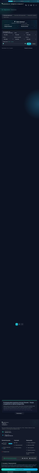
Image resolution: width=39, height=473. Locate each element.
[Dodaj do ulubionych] (17, 54)
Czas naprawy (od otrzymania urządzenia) (8, 32)
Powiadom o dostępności (11, 79)
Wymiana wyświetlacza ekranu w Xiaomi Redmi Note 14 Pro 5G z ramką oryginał (28, 302)
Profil (16, 442)
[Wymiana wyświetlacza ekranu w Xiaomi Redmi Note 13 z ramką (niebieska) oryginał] (10, 261)
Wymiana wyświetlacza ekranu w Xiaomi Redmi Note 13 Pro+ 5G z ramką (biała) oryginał (28, 202)
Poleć (15, 82)
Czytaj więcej (18, 413)
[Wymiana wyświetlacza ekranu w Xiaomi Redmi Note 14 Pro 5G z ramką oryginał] (28, 295)
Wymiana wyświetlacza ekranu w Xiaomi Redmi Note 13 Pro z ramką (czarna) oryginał (10, 169)
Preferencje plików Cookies (30, 453)
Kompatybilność (17, 37)
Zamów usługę (11, 114)
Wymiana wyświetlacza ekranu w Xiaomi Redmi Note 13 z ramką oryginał (10, 302)
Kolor (4, 37)
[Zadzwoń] (26, 5)
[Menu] (36, 5)
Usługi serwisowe (7, 9)
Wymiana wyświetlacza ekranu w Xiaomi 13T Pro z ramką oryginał (28, 65)
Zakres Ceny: (8, 41)
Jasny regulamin (30, 447)
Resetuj (34, 43)
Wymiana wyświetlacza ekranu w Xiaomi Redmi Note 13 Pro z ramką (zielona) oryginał (10, 202)
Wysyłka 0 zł (6, 109)
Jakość (27, 32)
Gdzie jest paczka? (18, 445)
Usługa (27, 37)
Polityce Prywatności (29, 466)
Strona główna (2, 9)
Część (15, 32)
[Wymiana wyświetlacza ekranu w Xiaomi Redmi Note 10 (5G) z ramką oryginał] (10, 127)
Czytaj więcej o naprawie (11, 84)
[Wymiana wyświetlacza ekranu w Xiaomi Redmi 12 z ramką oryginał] (28, 92)
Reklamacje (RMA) (30, 445)
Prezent (12, 109)
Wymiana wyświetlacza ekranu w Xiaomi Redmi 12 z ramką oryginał (28, 98)
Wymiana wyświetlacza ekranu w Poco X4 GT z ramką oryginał (10, 65)
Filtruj (29, 43)
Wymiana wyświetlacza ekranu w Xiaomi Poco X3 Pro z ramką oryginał (10, 99)
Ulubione (7, 82)
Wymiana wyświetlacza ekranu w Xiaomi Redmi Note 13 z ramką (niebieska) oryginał (10, 269)
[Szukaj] (29, 5)
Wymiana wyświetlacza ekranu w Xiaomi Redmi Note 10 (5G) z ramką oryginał (10, 134)
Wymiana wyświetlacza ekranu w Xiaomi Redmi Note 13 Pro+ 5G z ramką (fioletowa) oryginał (28, 235)
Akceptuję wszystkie (19, 469)
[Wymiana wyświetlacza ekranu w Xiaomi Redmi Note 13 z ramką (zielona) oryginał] (28, 261)
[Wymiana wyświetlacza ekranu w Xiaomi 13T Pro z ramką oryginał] (28, 58)
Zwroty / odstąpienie (31, 442)
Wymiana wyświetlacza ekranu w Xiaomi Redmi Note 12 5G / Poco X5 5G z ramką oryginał (28, 134)
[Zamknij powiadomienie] (38, 1)
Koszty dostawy (18, 447)
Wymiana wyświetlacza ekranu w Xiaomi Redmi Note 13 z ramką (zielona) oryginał (28, 269)
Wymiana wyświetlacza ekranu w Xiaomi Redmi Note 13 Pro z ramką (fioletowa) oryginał (28, 169)
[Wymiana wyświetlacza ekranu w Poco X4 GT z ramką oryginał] (10, 58)
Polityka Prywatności (31, 450)
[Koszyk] (34, 5)
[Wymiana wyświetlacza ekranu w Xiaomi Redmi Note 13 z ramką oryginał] (10, 295)
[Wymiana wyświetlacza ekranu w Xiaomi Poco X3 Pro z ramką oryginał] (10, 92)
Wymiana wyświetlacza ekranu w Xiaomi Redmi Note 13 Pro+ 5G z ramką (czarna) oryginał (10, 235)
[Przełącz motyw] (31, 5)
